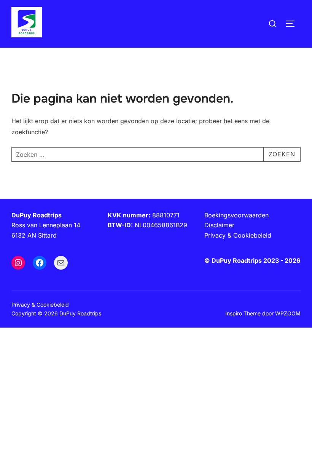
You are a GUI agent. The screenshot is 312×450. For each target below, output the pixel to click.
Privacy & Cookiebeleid (40, 304)
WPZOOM (288, 313)
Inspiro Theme (243, 313)
